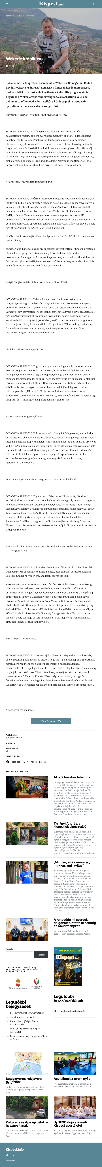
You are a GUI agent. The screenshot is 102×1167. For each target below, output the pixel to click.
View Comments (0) (51, 721)
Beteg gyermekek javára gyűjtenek (27, 1012)
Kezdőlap (10, 16)
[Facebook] (7, 1155)
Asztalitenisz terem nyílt (22, 1017)
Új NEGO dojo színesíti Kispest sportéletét (25, 1030)
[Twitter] (13, 1155)
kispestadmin (12, 748)
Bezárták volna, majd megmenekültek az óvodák (28, 1038)
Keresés (9, 949)
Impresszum (10, 1160)
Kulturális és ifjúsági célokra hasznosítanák (24, 1023)
